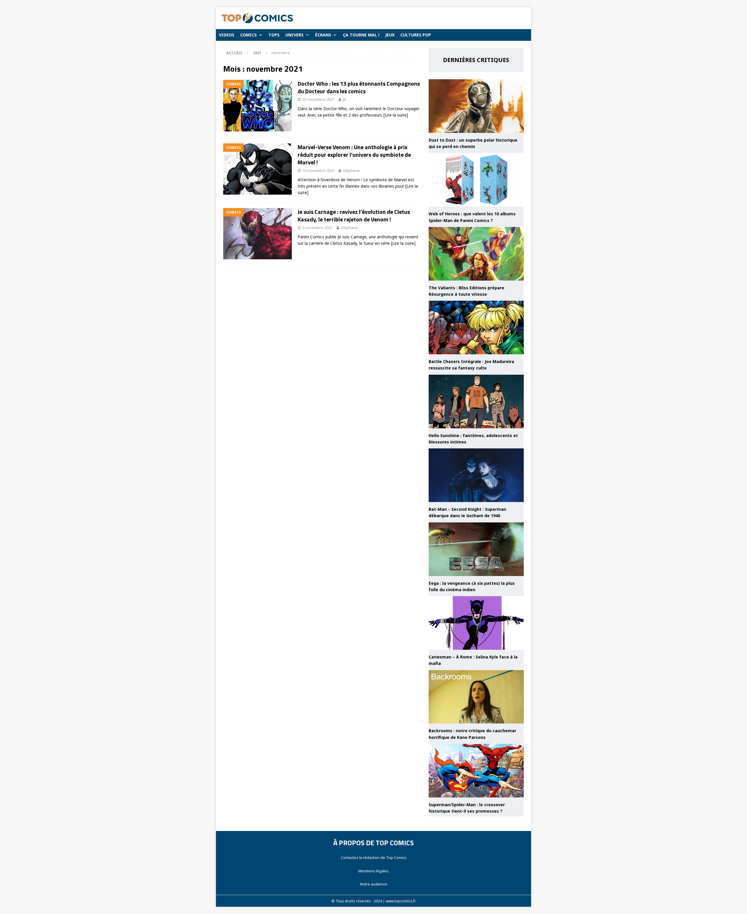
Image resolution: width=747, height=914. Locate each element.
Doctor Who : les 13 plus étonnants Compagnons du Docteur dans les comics (359, 87)
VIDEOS (226, 35)
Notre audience (373, 884)
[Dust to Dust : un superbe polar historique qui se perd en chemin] (476, 106)
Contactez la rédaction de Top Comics (373, 857)
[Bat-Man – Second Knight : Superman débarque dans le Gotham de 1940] (476, 475)
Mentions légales (373, 871)
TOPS (274, 35)
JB (344, 99)
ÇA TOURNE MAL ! (361, 35)
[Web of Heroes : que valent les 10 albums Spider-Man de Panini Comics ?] (476, 180)
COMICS (248, 35)
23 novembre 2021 (318, 99)
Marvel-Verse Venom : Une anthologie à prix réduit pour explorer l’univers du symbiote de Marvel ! (354, 154)
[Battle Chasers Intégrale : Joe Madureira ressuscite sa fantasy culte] (476, 327)
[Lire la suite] (395, 115)
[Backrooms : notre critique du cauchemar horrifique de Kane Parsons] (476, 697)
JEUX (390, 35)
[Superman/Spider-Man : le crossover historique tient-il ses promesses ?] (476, 770)
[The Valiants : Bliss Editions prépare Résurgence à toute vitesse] (476, 254)
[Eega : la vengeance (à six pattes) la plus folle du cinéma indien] (476, 549)
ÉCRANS (323, 35)
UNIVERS (294, 35)
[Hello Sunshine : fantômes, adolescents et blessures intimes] (476, 401)
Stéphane (351, 170)
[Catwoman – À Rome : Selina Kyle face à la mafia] (476, 623)
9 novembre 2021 (317, 227)
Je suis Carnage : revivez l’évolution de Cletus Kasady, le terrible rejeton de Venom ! (354, 215)
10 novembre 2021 (318, 170)
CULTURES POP (415, 35)
